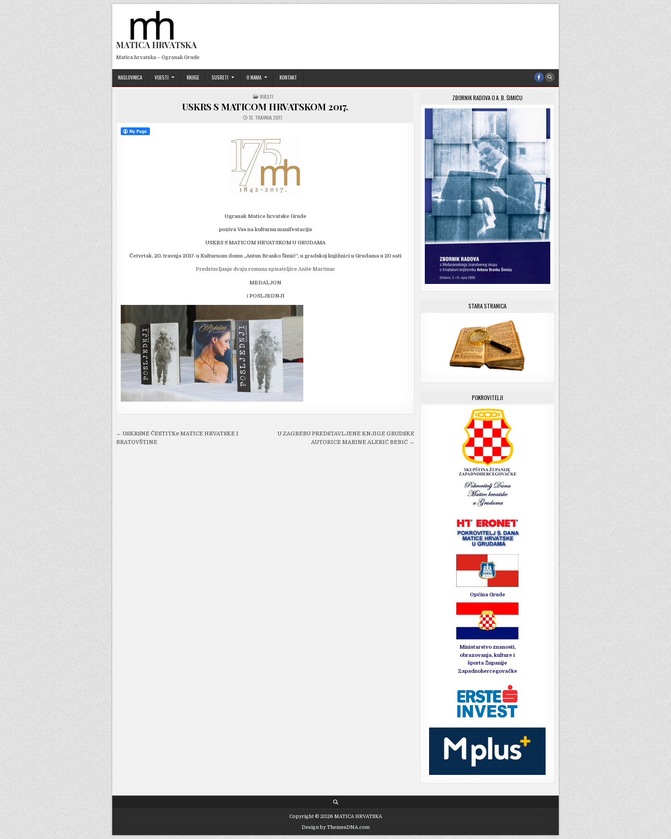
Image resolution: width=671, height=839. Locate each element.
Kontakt (288, 77)
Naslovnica (130, 77)
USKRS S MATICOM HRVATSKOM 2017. (265, 106)
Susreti (220, 77)
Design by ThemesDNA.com (336, 827)
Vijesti (162, 77)
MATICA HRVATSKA (156, 44)
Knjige (193, 77)
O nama (254, 77)
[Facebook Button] (539, 77)
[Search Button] (550, 77)
